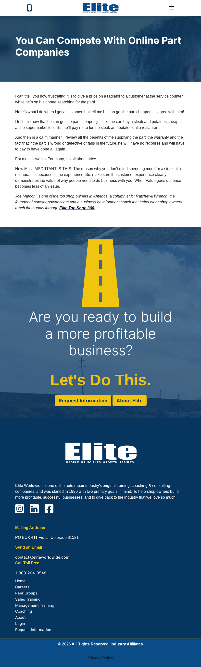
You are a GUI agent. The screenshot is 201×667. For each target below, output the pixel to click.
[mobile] (171, 8)
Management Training (34, 605)
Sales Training (27, 599)
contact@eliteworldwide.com (42, 557)
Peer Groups (26, 593)
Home (20, 581)
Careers (22, 587)
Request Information (83, 401)
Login (20, 623)
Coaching (23, 611)
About (20, 617)
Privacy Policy (100, 658)
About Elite (129, 401)
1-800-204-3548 (30, 572)
